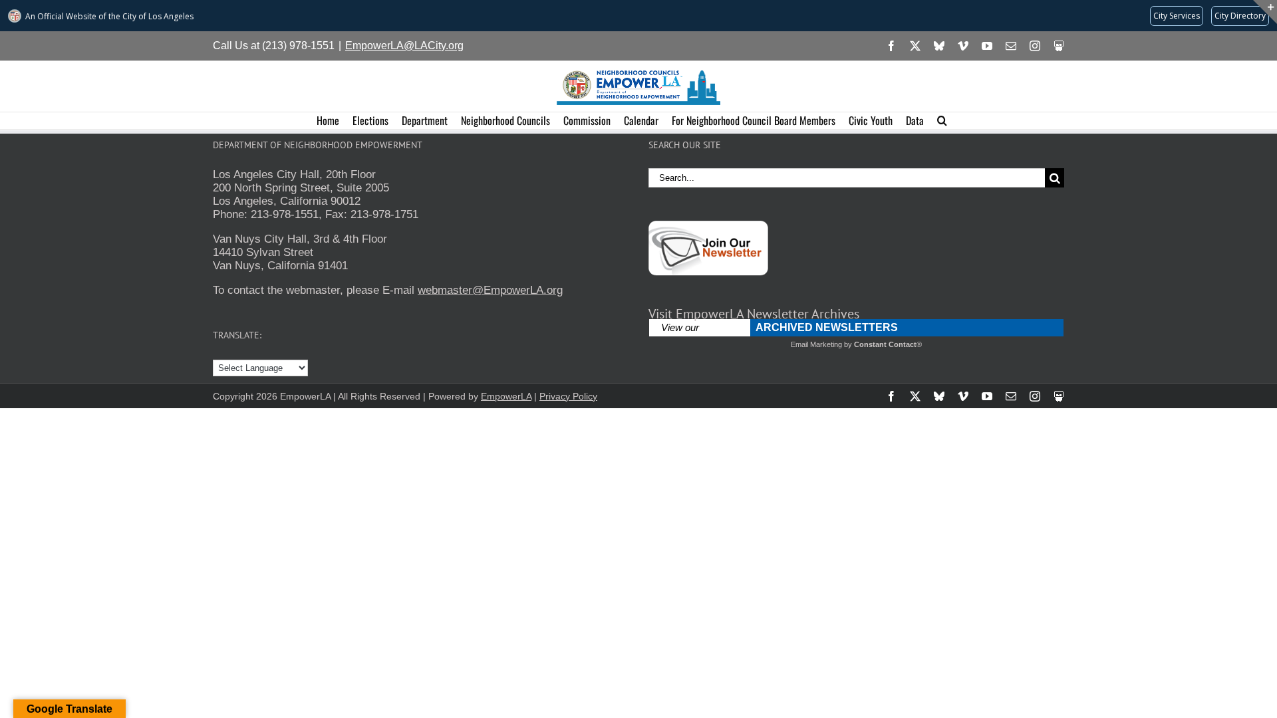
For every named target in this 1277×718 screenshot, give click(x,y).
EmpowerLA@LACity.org (404, 45)
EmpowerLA (506, 396)
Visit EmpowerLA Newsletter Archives (753, 313)
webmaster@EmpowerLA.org (490, 290)
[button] (942, 120)
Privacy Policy (568, 396)
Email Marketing (816, 344)
